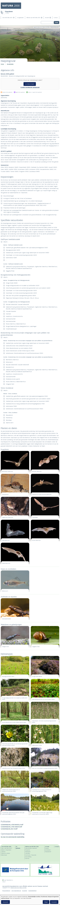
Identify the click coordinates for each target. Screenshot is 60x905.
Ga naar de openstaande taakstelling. (13, 837)
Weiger (46, 902)
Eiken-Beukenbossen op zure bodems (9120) (19, 348)
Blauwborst (9, 415)
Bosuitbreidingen (8, 196)
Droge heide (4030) (12, 283)
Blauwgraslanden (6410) (13, 250)
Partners (27, 858)
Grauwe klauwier (11, 311)
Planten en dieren (5, 853)
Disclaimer (24, 890)
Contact (56, 17)
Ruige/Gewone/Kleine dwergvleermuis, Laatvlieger (21, 326)
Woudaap (9, 420)
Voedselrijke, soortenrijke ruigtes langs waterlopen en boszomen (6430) (27, 252)
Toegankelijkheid (32, 890)
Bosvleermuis (10, 367)
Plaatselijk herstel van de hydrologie (14, 208)
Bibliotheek (4, 855)
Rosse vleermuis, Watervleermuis (16, 324)
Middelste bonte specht (13, 379)
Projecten (27, 850)
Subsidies (27, 853)
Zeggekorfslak (10, 271)
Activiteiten (48, 850)
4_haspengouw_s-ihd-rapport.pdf (11, 826)
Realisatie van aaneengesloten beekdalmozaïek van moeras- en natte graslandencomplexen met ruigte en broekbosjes (31, 211)
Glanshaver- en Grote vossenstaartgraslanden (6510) (21, 255)
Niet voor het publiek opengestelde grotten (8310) (21, 295)
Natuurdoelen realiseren (31, 848)
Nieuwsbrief (48, 851)
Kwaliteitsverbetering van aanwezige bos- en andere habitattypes (22, 201)
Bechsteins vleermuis (12, 359)
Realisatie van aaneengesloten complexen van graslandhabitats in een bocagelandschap (29, 215)
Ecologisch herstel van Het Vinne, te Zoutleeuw (17, 198)
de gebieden (10, 64)
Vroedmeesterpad (11, 329)
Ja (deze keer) (29, 84)
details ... (6, 242)
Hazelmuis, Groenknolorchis (14, 316)
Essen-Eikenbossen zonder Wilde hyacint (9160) (20, 351)
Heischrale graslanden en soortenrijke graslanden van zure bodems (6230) (28, 288)
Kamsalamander (11, 319)
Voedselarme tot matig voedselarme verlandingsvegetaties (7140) (25, 404)
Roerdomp (9, 418)
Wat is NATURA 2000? (6, 848)
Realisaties (27, 851)
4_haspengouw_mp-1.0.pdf (9, 829)
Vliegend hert (10, 384)
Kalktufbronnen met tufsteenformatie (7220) (19, 346)
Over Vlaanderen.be (16, 890)
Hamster (8, 314)
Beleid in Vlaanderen (6, 850)
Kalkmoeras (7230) (11, 257)
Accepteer (54, 902)
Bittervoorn (9, 362)
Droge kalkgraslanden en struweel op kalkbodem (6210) (22, 285)
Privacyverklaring (6, 890)
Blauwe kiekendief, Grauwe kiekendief (17, 304)
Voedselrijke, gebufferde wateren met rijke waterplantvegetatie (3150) (27, 247)
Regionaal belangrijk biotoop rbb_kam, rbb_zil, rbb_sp (22, 298)
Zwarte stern (9, 423)
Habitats (3, 851)
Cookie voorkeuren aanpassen (30, 87)
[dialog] (30, 900)
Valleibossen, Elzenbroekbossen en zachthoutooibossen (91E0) (24, 353)
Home (2, 64)
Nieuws (47, 848)
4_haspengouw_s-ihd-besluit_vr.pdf (12, 824)
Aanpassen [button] (5, 902)
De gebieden (20, 17)
